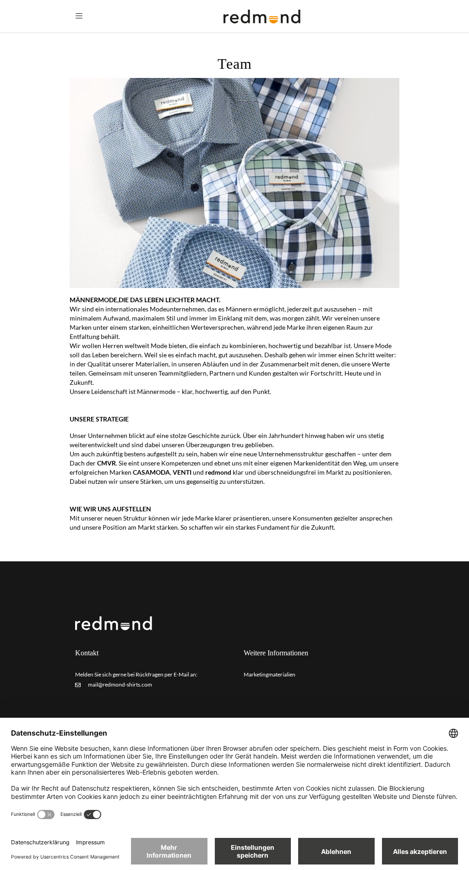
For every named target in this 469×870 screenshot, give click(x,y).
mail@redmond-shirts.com (119, 684)
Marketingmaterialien (269, 674)
